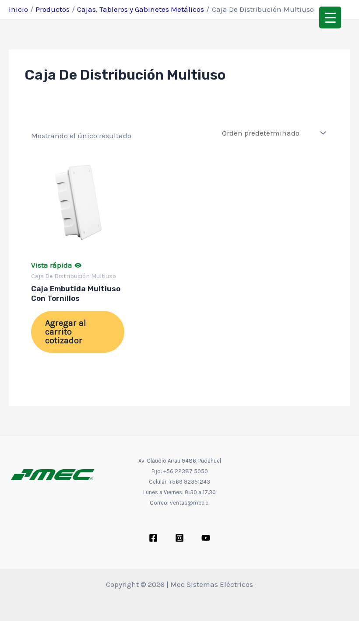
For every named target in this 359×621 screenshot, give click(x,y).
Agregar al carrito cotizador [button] (65, 331)
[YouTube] (205, 538)
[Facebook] (153, 538)
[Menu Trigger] (330, 17)
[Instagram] (179, 538)
